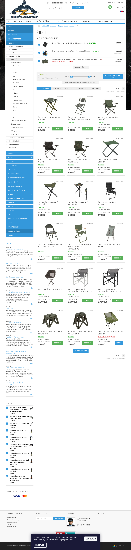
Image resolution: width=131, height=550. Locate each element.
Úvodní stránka (8, 21)
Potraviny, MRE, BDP (20, 103)
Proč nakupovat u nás (68, 21)
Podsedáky (18, 100)
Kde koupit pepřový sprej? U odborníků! (16, 383)
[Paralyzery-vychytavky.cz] (24, 9)
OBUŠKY (11, 153)
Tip (58, 78)
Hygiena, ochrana (19, 79)
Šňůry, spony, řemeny (18, 131)
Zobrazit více (79, 67)
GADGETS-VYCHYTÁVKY (16, 178)
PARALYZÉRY (12, 35)
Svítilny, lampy (16, 124)
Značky (11, 235)
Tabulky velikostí (104, 21)
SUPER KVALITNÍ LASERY (17, 190)
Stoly (16, 96)
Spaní (15, 73)
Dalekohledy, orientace (19, 120)
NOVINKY (11, 31)
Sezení (15, 90)
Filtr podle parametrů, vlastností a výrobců (80, 82)
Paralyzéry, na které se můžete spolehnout (16, 353)
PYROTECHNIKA (13, 227)
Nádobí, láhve (17, 83)
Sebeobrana (14, 144)
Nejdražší (68, 88)
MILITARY (11, 43)
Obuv (11, 53)
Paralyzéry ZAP (11, 308)
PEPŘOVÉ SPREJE (14, 39)
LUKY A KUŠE (12, 165)
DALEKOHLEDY (13, 182)
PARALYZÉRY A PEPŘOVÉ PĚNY (15, 249)
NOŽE (10, 157)
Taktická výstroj (16, 138)
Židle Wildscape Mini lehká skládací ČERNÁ (74, 43)
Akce (42, 78)
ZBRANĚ (11, 161)
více (31, 259)
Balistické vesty (16, 46)
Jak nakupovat (11, 517)
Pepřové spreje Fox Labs (14, 278)
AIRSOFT (11, 210)
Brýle (13, 117)
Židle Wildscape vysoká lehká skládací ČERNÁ (75, 51)
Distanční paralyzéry (16, 198)
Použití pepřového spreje (15, 337)
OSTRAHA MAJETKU (15, 186)
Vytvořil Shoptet (120, 546)
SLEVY (10, 27)
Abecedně (95, 88)
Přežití (15, 69)
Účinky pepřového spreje (15, 368)
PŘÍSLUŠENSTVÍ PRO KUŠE (17, 219)
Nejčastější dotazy (45, 21)
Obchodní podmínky (22, 21)
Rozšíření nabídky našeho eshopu (18, 292)
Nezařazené (13, 206)
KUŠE (10, 215)
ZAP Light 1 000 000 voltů (14, 263)
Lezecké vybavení (17, 114)
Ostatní (12, 147)
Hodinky (13, 110)
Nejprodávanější (82, 88)
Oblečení (13, 50)
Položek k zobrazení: (113, 76)
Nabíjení (15, 107)
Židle (16, 93)
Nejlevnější (57, 88)
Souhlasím (91, 539)
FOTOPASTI (12, 170)
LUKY (9, 223)
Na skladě (43, 75)
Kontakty (87, 21)
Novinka (50, 78)
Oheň (14, 76)
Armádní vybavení (17, 127)
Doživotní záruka (12, 526)
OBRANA (11, 202)
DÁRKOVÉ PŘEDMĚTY (15, 231)
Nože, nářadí (14, 141)
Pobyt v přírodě (16, 62)
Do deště (16, 66)
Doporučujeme (43, 88)
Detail (118, 343)
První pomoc (15, 134)
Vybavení (13, 59)
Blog (8, 243)
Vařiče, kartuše (18, 86)
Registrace (121, 2)
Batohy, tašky (15, 56)
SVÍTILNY (11, 194)
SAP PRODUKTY (13, 174)
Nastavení (40, 545)
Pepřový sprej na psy (13, 323)
